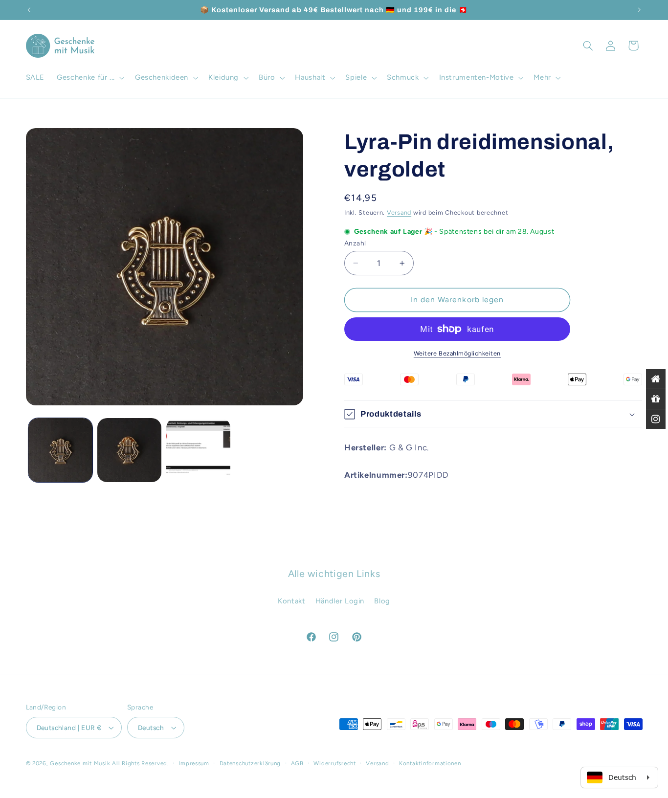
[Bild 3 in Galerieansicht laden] (198, 450)
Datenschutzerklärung (250, 763)
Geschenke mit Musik (80, 763)
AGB (297, 763)
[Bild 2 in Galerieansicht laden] (129, 450)
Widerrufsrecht (334, 763)
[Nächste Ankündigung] (639, 10)
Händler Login (339, 601)
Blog (382, 601)
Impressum (193, 763)
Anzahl (355, 243)
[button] (90, 78)
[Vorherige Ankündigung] (29, 10)
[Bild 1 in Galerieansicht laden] (60, 450)
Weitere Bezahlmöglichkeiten (457, 353)
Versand (399, 212)
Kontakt (291, 601)
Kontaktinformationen (430, 763)
